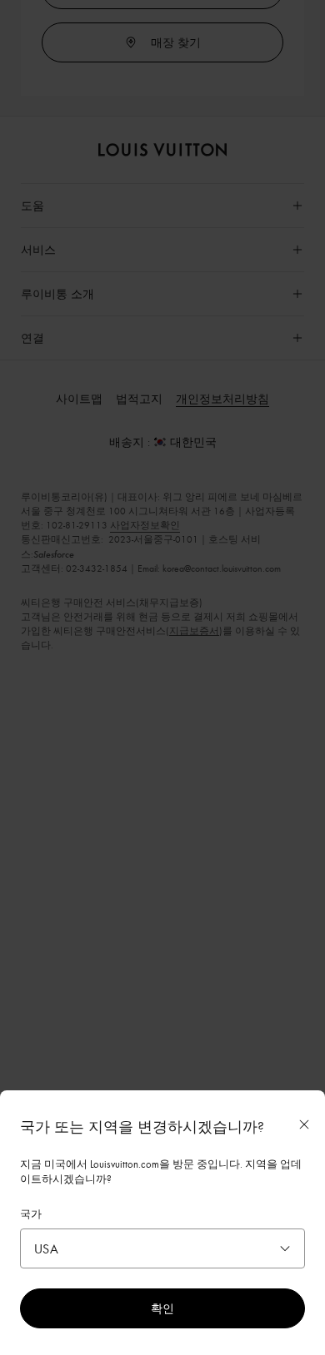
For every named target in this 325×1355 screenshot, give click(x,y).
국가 (31, 1213)
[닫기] (304, 1124)
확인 (162, 1308)
